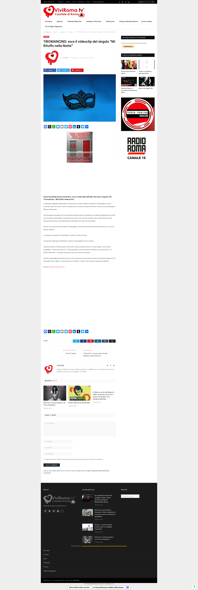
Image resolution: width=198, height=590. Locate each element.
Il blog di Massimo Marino (128, 21)
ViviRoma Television (93, 21)
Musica (46, 36)
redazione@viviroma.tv (57, 267)
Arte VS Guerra (71, 353)
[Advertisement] (79, 178)
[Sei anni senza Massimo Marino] (129, 64)
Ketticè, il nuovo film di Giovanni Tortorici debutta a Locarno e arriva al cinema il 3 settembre (105, 513)
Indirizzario (110, 21)
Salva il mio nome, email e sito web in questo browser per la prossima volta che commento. (74, 459)
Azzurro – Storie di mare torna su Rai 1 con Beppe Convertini (103, 527)
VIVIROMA (76, 580)
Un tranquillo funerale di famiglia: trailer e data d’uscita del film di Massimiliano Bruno (103, 499)
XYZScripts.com (109, 584)
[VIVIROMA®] (64, 11)
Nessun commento (88, 57)
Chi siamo (61, 2)
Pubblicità (81, 2)
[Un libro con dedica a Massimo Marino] (147, 64)
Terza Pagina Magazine (53, 26)
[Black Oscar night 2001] (147, 81)
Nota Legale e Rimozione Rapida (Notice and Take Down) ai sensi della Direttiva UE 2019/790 (104, 546)
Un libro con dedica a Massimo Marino (145, 72)
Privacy (88, 2)
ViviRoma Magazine (98, 2)
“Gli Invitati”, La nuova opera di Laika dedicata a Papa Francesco (95, 354)
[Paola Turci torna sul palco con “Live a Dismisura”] (54, 393)
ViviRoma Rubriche (74, 21)
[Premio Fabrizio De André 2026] (79, 393)
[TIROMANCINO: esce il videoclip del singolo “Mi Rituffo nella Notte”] (79, 98)
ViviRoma (65, 57)
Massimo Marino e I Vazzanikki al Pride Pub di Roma (129, 90)
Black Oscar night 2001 (146, 88)
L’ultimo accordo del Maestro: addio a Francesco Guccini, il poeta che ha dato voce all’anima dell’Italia (103, 395)
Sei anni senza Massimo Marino (128, 72)
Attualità (48, 21)
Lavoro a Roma (146, 21)
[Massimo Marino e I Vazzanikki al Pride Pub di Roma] (129, 81)
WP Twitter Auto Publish (91, 584)
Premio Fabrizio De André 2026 (79, 403)
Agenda (60, 21)
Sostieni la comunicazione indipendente (133, 43)
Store (74, 2)
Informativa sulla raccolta (79, 587)
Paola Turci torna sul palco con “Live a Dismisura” (54, 404)
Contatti (68, 2)
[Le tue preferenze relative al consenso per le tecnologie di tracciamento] (194, 586)
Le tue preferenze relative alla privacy (108, 587)
